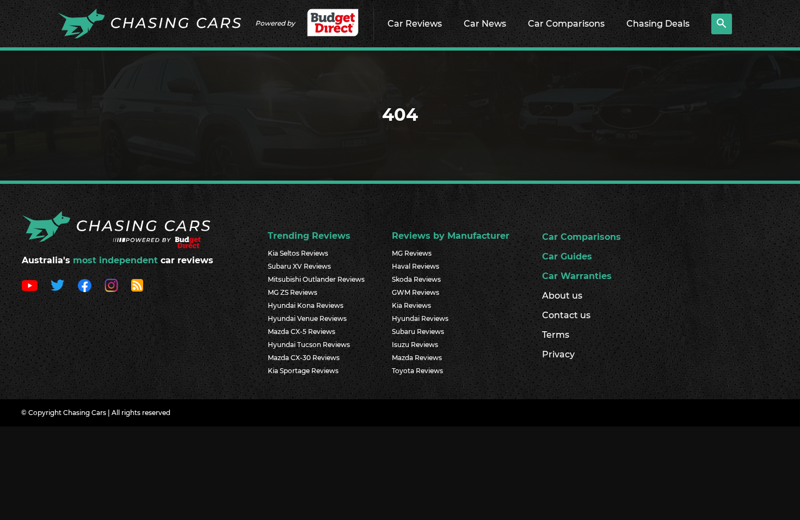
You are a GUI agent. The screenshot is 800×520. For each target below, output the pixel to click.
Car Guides (567, 256)
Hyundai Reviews (420, 318)
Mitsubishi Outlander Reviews (316, 279)
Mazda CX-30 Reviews (304, 358)
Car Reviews (414, 23)
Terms (555, 335)
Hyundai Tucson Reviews (309, 345)
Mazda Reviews (417, 358)
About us (562, 295)
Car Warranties (577, 276)
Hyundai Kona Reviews (305, 305)
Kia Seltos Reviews (298, 253)
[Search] (721, 24)
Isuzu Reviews (415, 345)
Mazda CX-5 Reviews (301, 331)
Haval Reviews (415, 266)
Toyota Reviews (417, 371)
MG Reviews (412, 253)
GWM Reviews (415, 292)
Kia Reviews (411, 305)
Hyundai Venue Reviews (307, 318)
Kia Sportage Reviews (303, 371)
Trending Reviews (309, 236)
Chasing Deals (658, 23)
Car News (485, 23)
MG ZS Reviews (292, 292)
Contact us (566, 315)
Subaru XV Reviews (299, 266)
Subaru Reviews (418, 331)
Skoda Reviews (416, 279)
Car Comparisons (566, 23)
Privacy (558, 354)
